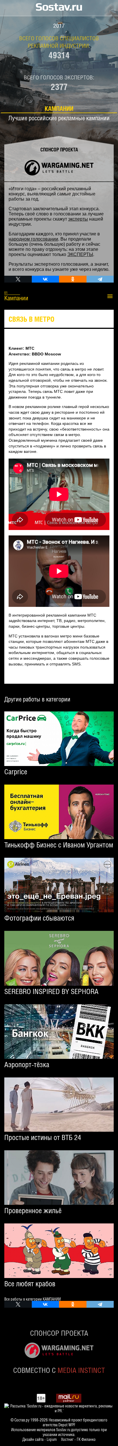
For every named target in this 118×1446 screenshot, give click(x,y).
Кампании (59, 108)
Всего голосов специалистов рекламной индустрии (59, 41)
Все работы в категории (32, 1299)
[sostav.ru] (59, 8)
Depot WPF (66, 1424)
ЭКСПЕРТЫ (80, 254)
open (105, 296)
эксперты (78, 219)
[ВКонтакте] (45, 279)
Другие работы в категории (37, 699)
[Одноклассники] (72, 279)
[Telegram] (100, 279)
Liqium (52, 1439)
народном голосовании (33, 239)
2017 (59, 25)
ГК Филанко (86, 1439)
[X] (18, 279)
